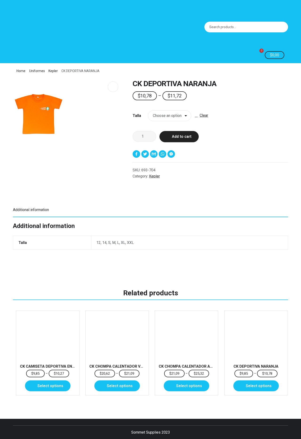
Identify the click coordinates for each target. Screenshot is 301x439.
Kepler (53, 71)
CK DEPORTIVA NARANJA (256, 366)
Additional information (31, 210)
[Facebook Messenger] (171, 154)
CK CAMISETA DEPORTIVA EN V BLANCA (55, 366)
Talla (137, 115)
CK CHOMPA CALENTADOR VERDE (119, 366)
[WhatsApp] (163, 154)
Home (20, 71)
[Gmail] (154, 154)
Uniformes (37, 71)
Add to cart (181, 136)
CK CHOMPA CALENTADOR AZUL (188, 366)
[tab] (150, 210)
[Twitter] (145, 154)
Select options (50, 386)
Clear (204, 115)
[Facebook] (137, 154)
